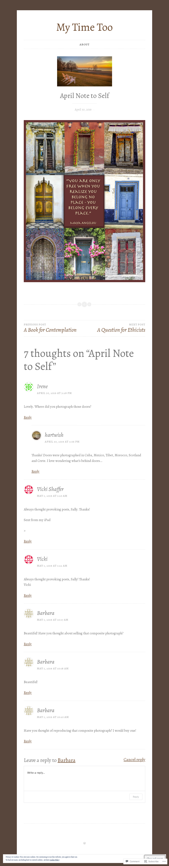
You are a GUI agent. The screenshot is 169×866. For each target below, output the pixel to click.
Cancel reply (134, 759)
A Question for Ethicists (121, 328)
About (84, 44)
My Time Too (84, 27)
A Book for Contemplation (50, 328)
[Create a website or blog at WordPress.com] (84, 843)
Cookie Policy (54, 860)
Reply (28, 417)
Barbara (66, 760)
